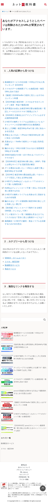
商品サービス (10, 269)
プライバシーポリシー (24, 470)
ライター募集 (24, 479)
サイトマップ (24, 474)
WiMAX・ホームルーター (15, 258)
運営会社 (24, 465)
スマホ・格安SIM (12, 262)
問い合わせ (24, 472)
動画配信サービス (12, 265)
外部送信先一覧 (24, 477)
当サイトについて (24, 467)
